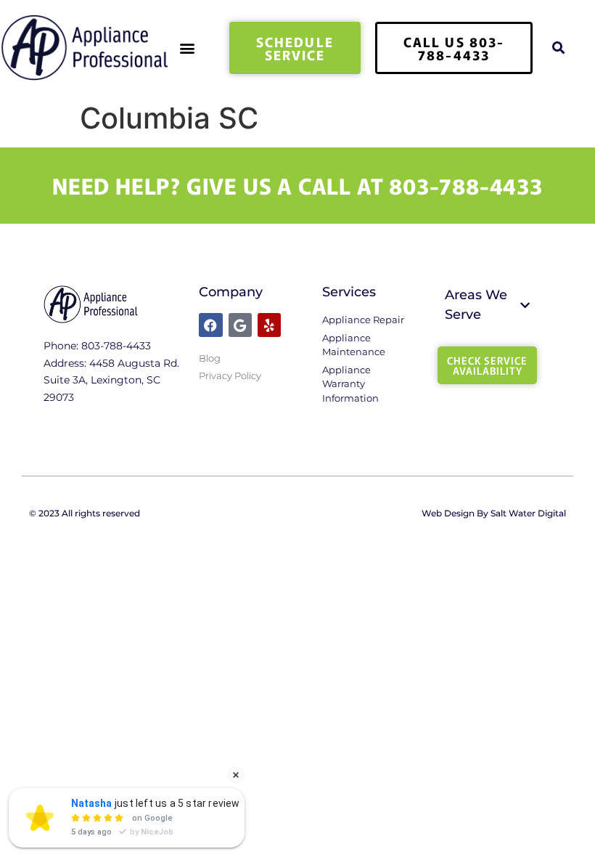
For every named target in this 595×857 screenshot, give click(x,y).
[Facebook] (210, 324)
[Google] (240, 324)
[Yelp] (269, 324)
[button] (188, 48)
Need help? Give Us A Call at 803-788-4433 (297, 185)
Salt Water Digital (528, 513)
